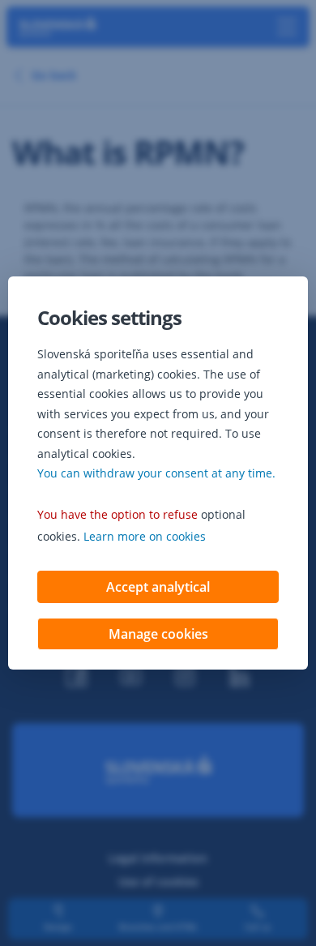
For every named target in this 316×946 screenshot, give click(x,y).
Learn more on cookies (144, 536)
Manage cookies (158, 634)
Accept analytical (158, 587)
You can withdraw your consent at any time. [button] (156, 473)
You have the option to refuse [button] (117, 514)
